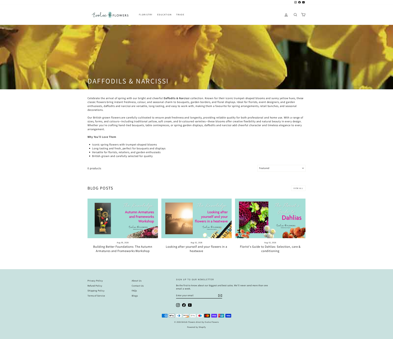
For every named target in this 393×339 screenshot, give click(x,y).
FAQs (134, 290)
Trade (180, 14)
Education (164, 14)
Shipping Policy (96, 290)
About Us (136, 280)
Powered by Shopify (196, 327)
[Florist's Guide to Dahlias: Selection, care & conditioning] (270, 218)
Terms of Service (96, 295)
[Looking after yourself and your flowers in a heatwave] (196, 218)
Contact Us (138, 285)
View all (298, 188)
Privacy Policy (95, 280)
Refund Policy (95, 285)
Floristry (146, 14)
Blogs (135, 295)
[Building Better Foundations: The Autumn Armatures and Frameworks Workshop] (123, 218)
